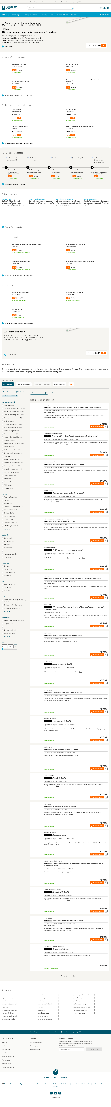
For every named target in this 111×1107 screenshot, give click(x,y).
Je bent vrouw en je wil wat (20, 81)
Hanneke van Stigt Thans (50, 547)
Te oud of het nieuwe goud (20, 292)
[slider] (3, 649)
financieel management (9, 1010)
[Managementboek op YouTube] (55, 1093)
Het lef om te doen (72, 64)
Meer (71, 417)
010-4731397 (105, 15)
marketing (41, 1001)
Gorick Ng (46, 405)
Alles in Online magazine (13, 227)
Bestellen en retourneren (10, 1053)
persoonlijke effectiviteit (81, 995)
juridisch (40, 995)
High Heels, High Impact (19, 64)
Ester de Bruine (48, 861)
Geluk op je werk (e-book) (59, 521)
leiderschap (41, 998)
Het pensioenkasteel (72, 109)
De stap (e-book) (55, 835)
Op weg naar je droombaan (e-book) (64, 920)
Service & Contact (100, 1084)
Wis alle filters (21, 392)
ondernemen (42, 1010)
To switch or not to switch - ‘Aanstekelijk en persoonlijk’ (41, 202)
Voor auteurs (6, 1060)
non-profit (41, 1007)
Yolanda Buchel (57, 861)
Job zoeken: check (18, 309)
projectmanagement (80, 998)
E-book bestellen (98, 426)
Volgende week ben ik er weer (75, 244)
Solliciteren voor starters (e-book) (63, 550)
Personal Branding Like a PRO (21, 261)
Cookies (55, 1084)
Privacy (47, 1084)
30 (73, 976)
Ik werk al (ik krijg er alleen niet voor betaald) (80, 126)
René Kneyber (48, 747)
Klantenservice (7, 1038)
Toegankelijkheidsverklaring (84, 1084)
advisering (5, 995)
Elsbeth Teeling (48, 661)
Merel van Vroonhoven (50, 718)
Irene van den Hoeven (58, 946)
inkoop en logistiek (8, 1013)
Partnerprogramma (8, 1067)
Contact (4, 1046)
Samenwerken (16, 109)
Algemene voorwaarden (26, 1084)
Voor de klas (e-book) (57, 721)
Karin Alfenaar (48, 889)
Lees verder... (9, 46)
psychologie (77, 1001)
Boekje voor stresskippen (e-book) (63, 635)
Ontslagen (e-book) (56, 949)
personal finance (43, 1016)
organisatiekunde (43, 1013)
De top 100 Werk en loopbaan (15, 184)
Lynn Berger (47, 576)
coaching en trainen (8, 1001)
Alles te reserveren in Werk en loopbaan (19, 323)
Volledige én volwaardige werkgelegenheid (80, 261)
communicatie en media (9, 1004)
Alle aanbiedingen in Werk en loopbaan (19, 143)
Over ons (4, 1042)
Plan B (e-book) (55, 778)
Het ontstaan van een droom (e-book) (64, 464)
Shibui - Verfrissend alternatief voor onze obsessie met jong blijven (13, 203)
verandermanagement (80, 1010)
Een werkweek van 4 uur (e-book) (63, 692)
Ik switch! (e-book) (56, 892)
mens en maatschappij (45, 1004)
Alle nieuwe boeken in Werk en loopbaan (19, 96)
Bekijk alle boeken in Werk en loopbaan (19, 276)
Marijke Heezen (56, 889)
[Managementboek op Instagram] (59, 1093)
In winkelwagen (98, 483)
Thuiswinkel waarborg (10, 1084)
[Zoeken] (72, 8)
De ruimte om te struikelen (74, 292)
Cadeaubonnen (35, 1049)
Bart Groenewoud (57, 433)
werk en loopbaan (79, 1013)
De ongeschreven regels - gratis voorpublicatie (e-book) (72, 407)
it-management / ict (8, 1019)
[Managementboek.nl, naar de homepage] (9, 10)
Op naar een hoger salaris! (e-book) (64, 493)
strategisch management (81, 1007)
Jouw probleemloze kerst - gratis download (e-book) (71, 436)
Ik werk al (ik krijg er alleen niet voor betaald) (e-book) (72, 578)
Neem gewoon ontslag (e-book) (61, 749)
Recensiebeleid (6, 1063)
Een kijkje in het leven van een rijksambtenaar (26, 244)
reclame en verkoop (79, 1004)
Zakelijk (33, 1038)
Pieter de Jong (48, 918)
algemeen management (9, 998)
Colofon (39, 1084)
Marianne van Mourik (49, 462)
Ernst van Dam (48, 433)
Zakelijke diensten (36, 1042)
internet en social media (9, 1016)
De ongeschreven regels (20, 126)
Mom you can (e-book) (58, 664)
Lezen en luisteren (8, 1056)
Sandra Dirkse (48, 946)
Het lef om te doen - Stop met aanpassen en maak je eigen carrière (96, 203)
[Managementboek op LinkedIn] (51, 1093)
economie (5, 1007)
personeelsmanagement (45, 1019)
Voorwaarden (6, 1049)
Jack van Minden (48, 490)
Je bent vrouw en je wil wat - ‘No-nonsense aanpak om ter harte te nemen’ (69, 203)
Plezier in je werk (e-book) (60, 806)
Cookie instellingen (66, 1084)
